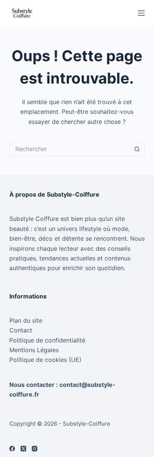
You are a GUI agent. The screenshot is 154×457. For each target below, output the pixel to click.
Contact (20, 330)
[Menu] (141, 13)
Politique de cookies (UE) (45, 359)
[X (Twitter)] (23, 448)
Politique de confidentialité (47, 340)
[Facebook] (12, 448)
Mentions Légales (34, 350)
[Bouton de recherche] (137, 148)
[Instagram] (34, 448)
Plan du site (25, 320)
